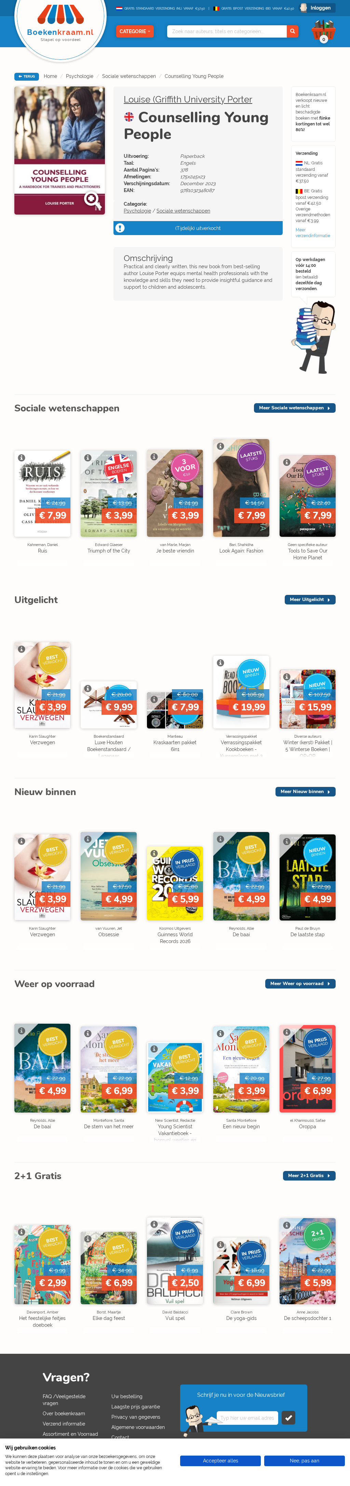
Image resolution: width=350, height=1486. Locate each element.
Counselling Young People (194, 76)
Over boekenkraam (64, 1413)
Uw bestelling (127, 1396)
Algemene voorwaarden (138, 1427)
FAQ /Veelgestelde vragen (64, 1400)
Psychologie (79, 76)
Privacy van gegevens (135, 1417)
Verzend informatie (64, 1424)
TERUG (29, 76)
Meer (291, 408)
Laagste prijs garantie (135, 1406)
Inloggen (321, 8)
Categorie (133, 31)
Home (50, 76)
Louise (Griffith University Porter (188, 99)
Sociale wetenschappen (129, 76)
